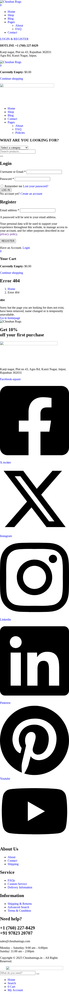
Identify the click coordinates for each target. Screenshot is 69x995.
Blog (11, 18)
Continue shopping (11, 78)
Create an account (31, 193)
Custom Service (17, 884)
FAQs (11, 880)
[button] (1, 65)
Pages (11, 22)
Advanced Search (18, 907)
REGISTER (8, 241)
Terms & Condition (19, 910)
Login (26, 247)
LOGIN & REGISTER (14, 39)
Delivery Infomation (20, 887)
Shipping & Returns (20, 903)
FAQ (18, 29)
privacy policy (8, 234)
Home (11, 11)
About (19, 25)
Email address (9, 210)
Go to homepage (10, 318)
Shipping (13, 864)
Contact (12, 32)
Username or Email (13, 171)
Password (7, 178)
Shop (11, 15)
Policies (20, 132)
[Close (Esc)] (65, 4)
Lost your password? (35, 186)
